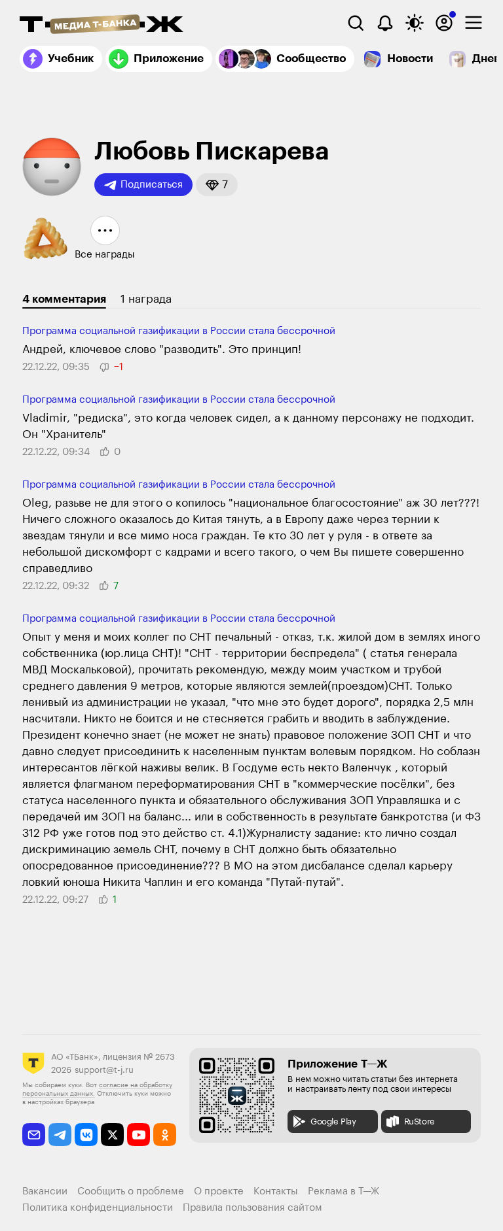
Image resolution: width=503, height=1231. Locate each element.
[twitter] (112, 1134)
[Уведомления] (385, 23)
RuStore (419, 1121)
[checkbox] (473, 23)
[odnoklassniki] (164, 1134)
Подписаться (152, 185)
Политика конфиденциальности (97, 1208)
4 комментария (64, 299)
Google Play (333, 1121)
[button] (217, 184)
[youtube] (138, 1134)
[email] (33, 1134)
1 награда (146, 299)
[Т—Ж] (101, 25)
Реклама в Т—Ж (343, 1191)
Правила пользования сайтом (252, 1208)
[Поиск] (355, 23)
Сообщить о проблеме (130, 1191)
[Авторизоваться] (444, 23)
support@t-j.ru (104, 1070)
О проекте (219, 1191)
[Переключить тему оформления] (414, 23)
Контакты (275, 1191)
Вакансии (44, 1191)
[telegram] (59, 1134)
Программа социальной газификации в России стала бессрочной (178, 331)
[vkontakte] (86, 1134)
